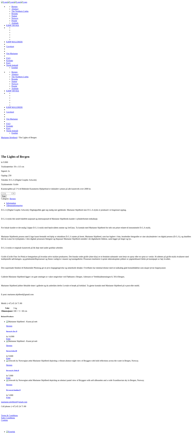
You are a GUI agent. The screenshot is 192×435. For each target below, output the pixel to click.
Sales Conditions (8, 418)
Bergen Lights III (11, 351)
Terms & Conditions (9, 415)
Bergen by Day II (11, 331)
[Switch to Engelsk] (10, 432)
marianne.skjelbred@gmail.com (14, 402)
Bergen (13, 199)
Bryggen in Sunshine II (13, 390)
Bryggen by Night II (12, 370)
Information (11, 203)
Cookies (4, 420)
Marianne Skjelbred (9, 137)
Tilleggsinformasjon (14, 205)
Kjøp (4, 196)
